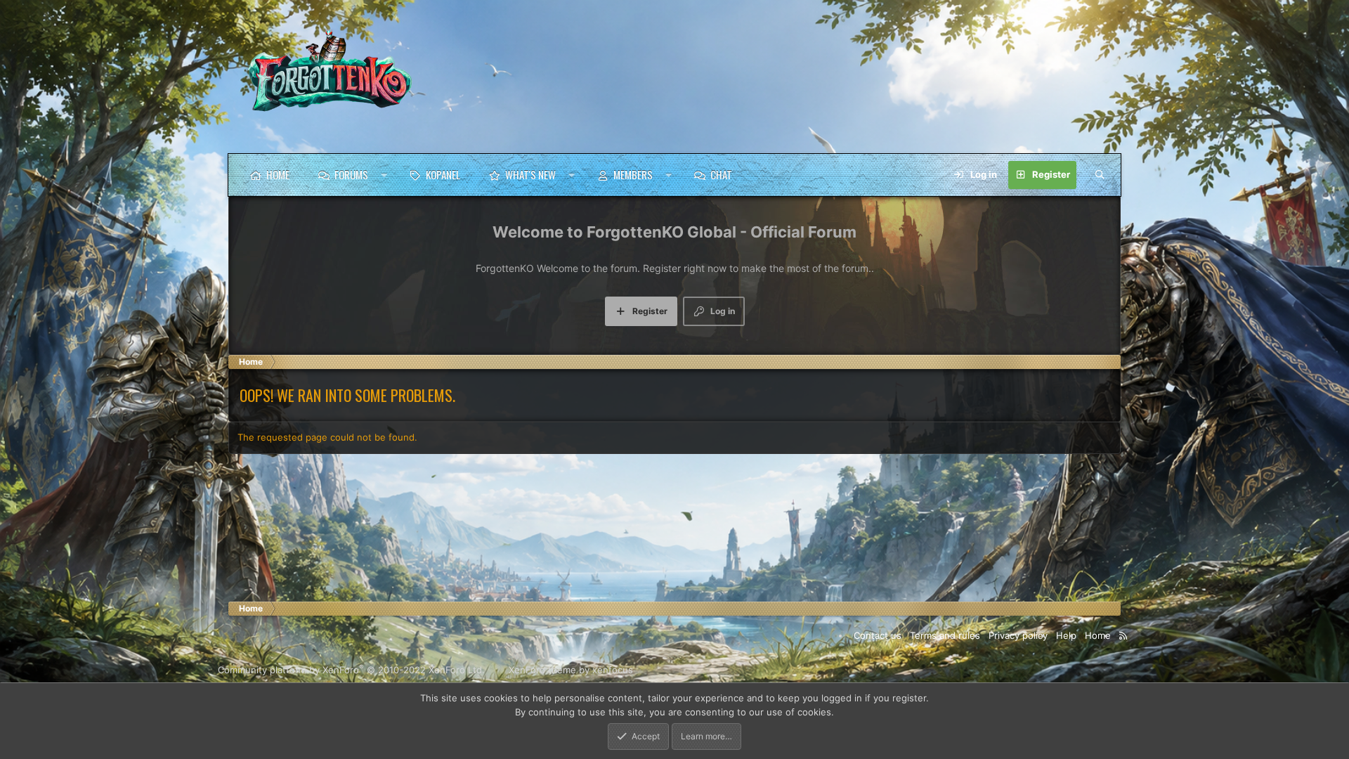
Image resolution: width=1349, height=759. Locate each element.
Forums (351, 174)
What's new (530, 174)
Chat (721, 174)
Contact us (877, 635)
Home (277, 174)
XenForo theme (542, 669)
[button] (384, 175)
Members (633, 174)
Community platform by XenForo (351, 669)
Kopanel (443, 174)
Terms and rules (945, 635)
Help (1066, 635)
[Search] (1099, 175)
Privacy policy (1018, 635)
